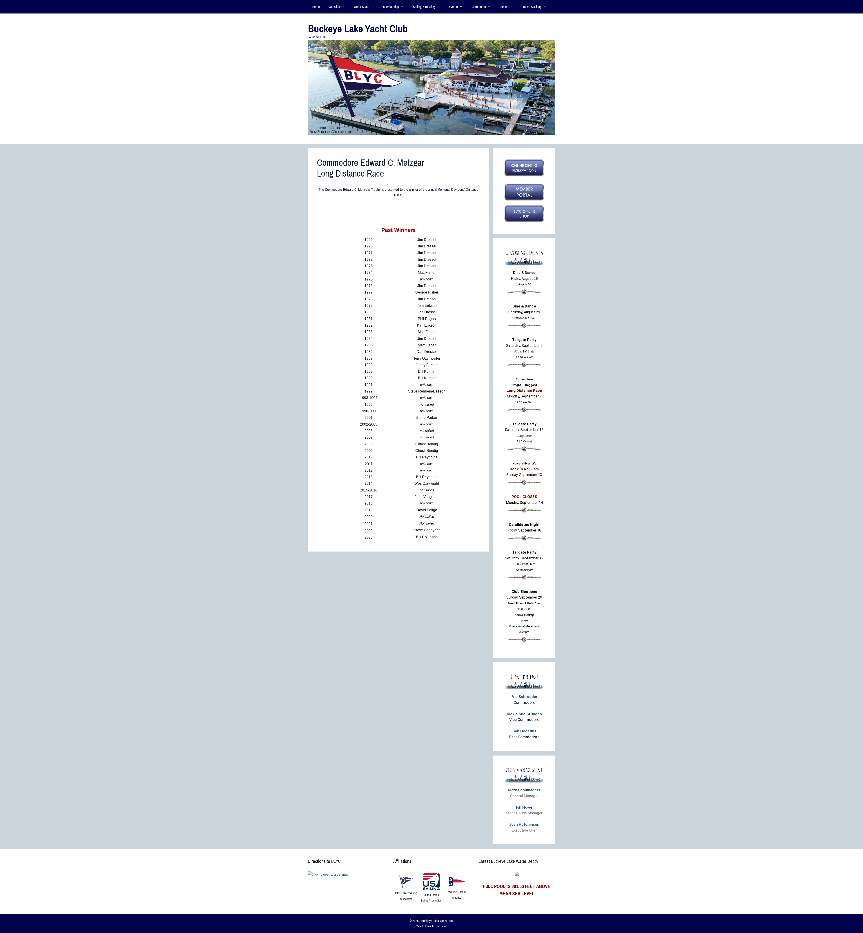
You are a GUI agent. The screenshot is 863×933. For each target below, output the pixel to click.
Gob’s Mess (361, 6)
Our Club (334, 6)
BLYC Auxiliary (532, 6)
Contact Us (479, 6)
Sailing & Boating (424, 6)
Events (453, 6)
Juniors (504, 6)
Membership (391, 6)
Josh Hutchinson (524, 824)
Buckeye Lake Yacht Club (358, 28)
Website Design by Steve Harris (431, 926)
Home (316, 6)
